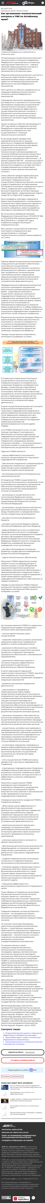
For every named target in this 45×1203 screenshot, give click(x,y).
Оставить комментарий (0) (22, 1060)
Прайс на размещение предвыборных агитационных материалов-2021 (19, 1136)
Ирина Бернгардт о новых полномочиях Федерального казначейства (22, 1038)
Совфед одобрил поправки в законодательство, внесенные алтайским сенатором (26, 1100)
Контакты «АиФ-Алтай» (12, 1130)
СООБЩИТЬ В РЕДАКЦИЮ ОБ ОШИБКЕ (17, 1140)
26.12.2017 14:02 (6, 9)
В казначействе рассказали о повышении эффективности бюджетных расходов (22, 1034)
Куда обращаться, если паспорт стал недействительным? (22, 1093)
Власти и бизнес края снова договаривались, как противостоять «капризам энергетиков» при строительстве (26, 1087)
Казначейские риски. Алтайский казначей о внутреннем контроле (22, 1043)
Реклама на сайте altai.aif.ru (15, 1132)
